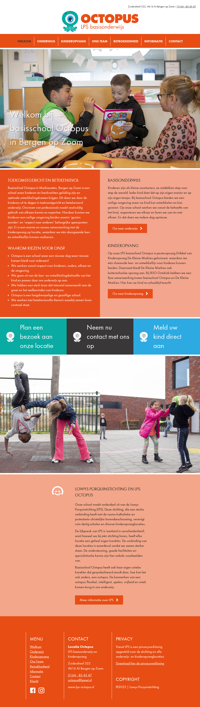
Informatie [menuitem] (153, 41)
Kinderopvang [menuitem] (73, 41)
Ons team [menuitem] (99, 41)
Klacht (34, 681)
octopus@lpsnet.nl (80, 680)
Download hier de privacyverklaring (140, 663)
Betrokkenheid (39, 666)
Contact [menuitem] (176, 41)
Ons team (37, 661)
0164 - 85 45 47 (186, 6)
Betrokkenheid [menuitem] (125, 41)
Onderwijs (37, 652)
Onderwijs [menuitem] (46, 41)
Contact (35, 676)
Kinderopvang (39, 657)
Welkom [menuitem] (24, 41)
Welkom (35, 647)
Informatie (36, 671)
